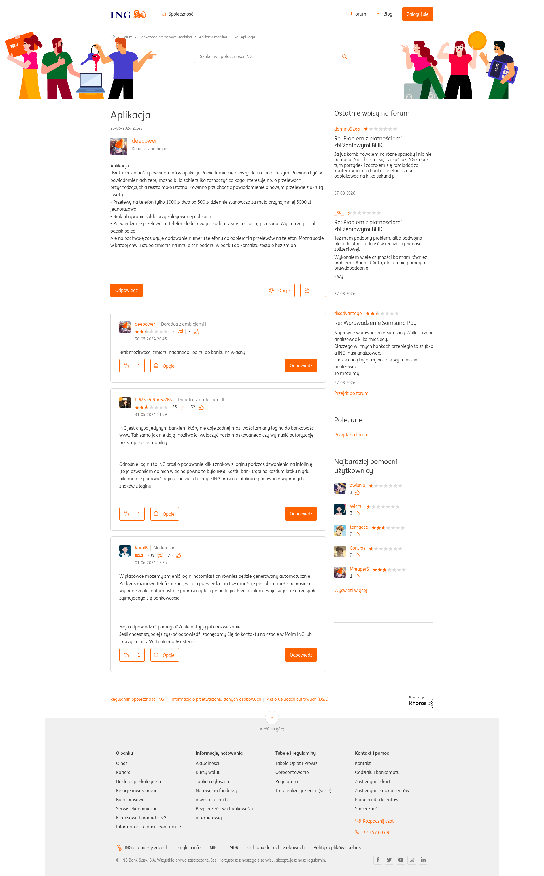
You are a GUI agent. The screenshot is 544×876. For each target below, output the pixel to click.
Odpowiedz (126, 290)
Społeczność (181, 14)
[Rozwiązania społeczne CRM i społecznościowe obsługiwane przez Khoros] (421, 701)
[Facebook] (377, 860)
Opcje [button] (284, 290)
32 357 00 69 (376, 832)
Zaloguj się (418, 14)
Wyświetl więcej (350, 590)
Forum (359, 14)
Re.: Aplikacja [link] (244, 37)
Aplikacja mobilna (213, 37)
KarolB (141, 548)
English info (189, 847)
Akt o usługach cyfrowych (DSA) (297, 699)
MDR (234, 847)
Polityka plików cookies (337, 847)
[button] (307, 290)
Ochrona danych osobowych (276, 847)
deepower (144, 140)
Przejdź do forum (351, 393)
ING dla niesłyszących (146, 847)
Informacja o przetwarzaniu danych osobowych (216, 699)
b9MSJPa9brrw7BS (153, 399)
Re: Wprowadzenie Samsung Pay (375, 322)
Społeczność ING (112, 37)
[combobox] (272, 56)
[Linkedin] (423, 860)
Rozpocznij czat (378, 821)
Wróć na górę (272, 729)
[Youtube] (400, 860)
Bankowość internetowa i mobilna (166, 37)
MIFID (215, 847)
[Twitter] (389, 860)
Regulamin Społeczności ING (137, 699)
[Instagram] (411, 860)
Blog (388, 14)
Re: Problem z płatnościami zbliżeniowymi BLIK (368, 142)
